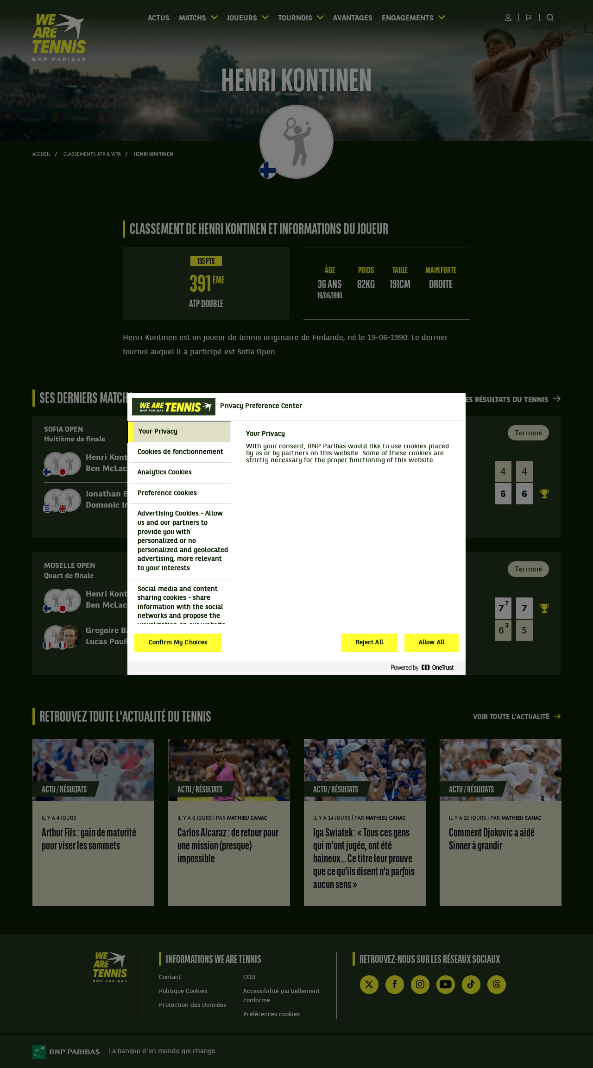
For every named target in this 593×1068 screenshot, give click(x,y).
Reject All (369, 643)
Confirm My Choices (178, 643)
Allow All (431, 643)
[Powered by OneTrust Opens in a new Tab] (426, 668)
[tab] (179, 432)
